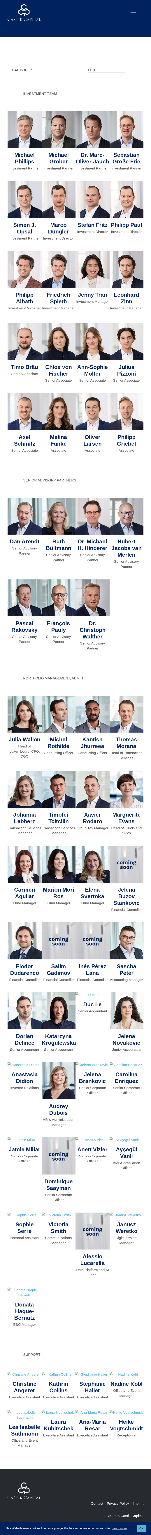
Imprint (138, 1503)
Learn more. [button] (119, 1528)
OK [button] (141, 1528)
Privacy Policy (118, 1503)
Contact (97, 1503)
